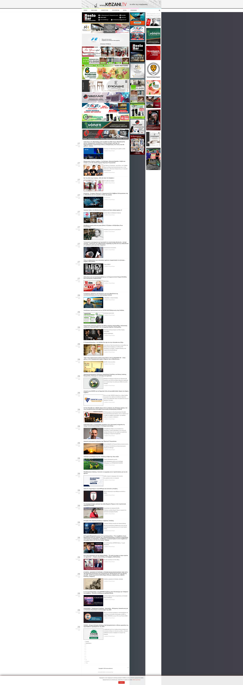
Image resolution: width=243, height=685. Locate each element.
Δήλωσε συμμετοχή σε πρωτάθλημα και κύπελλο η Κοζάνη (101, 488)
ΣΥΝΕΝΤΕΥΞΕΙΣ (104, 10)
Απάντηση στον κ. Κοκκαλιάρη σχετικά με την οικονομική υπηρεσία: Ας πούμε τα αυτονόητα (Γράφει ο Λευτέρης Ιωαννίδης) (104, 425)
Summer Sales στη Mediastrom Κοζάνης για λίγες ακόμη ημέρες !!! (103, 210)
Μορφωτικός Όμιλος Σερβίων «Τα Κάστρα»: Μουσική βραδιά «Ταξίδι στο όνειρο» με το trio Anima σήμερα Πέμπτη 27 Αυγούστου (104, 162)
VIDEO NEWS (94, 10)
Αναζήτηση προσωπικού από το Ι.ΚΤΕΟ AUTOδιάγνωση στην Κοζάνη (104, 310)
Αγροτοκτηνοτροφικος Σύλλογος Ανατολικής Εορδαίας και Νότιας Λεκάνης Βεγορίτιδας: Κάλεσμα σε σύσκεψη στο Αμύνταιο (105, 375)
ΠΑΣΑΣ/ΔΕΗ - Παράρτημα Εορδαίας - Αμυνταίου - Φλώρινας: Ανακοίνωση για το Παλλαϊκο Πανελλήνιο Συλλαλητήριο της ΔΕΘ (106, 609)
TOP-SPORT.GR (115, 10)
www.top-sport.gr (109, 672)
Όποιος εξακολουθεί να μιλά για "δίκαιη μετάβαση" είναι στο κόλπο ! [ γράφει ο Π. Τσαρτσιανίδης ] (153, 15)
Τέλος (86, 662)
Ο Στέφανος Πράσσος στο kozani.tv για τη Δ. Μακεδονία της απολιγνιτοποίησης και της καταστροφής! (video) (101, 294)
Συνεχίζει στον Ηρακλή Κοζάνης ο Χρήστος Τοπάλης (99, 520)
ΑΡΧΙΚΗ (85, 10)
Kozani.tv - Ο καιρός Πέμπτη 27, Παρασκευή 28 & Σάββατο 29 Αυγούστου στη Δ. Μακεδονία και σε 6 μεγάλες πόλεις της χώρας (106, 194)
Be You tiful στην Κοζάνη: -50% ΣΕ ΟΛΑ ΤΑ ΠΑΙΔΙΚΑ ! (99, 178)
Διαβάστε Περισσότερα (109, 150)
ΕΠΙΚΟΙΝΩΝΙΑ (133, 10)
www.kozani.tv (107, 197)
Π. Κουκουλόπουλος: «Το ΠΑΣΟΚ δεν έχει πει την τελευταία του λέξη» (103, 342)
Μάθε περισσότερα (136, 679)
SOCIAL (125, 10)
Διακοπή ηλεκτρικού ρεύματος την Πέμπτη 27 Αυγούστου (100, 441)
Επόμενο (87, 661)
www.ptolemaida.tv (102, 672)
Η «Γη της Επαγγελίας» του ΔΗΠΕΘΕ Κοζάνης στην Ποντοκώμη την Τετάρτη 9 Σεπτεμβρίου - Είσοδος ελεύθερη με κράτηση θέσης (106, 592)
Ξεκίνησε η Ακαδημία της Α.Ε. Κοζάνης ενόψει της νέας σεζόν (101, 456)
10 (86, 659)
